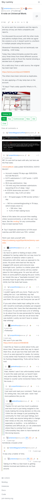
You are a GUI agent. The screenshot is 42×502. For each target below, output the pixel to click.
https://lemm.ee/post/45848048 (15, 343)
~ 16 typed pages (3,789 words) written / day (22, 198)
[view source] (27, 22)
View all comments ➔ (9, 128)
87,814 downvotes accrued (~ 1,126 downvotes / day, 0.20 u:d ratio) (20, 191)
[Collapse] (3, 132)
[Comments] (37, 16)
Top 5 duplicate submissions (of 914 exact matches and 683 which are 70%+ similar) (19, 231)
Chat (4, 123)
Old (33, 119)
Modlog (5, 482)
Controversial (18, 119)
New (28, 119)
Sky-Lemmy (7, 2)
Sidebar (5, 114)
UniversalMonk (8, 167)
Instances (5, 486)
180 (4, 22)
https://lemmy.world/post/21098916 (16, 72)
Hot (4, 119)
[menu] (39, 2)
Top (9, 119)
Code (4, 494)
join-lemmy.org (7, 498)
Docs (4, 490)
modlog (16, 221)
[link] (9, 22)
